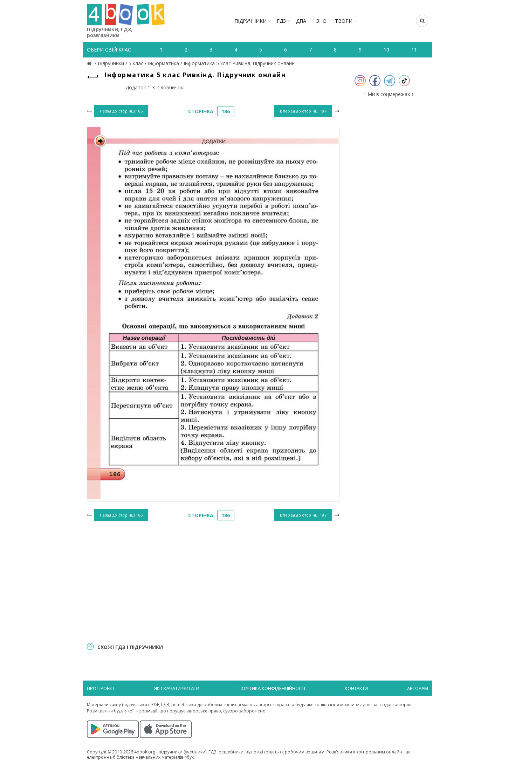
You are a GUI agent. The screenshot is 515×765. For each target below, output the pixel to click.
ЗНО (321, 21)
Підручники (250, 21)
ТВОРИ (343, 21)
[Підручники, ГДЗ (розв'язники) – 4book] (90, 63)
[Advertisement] (213, 581)
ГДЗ (281, 21)
